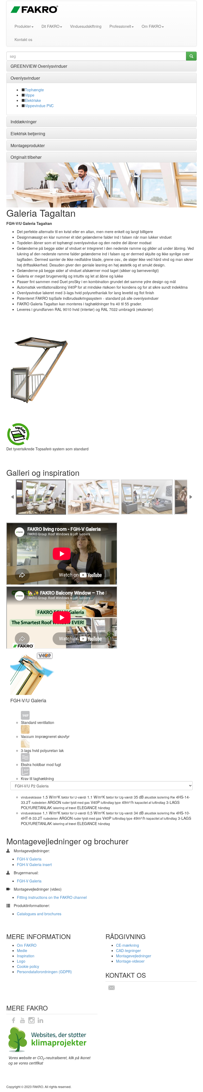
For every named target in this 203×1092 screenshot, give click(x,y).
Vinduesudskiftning (86, 26)
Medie (22, 950)
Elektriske (33, 100)
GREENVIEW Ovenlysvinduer (39, 66)
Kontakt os (23, 39)
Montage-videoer (130, 961)
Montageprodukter (28, 145)
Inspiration (25, 955)
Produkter (23, 26)
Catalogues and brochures (39, 913)
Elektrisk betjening (28, 133)
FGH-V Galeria (29, 859)
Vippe (29, 95)
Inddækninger (23, 122)
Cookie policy (28, 966)
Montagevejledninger (133, 955)
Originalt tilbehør (26, 157)
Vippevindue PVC (39, 105)
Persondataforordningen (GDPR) (44, 971)
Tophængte (34, 89)
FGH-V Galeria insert (34, 864)
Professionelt (120, 26)
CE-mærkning (127, 945)
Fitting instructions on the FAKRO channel (52, 897)
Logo (21, 961)
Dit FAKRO (50, 26)
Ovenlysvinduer (25, 78)
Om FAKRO (151, 26)
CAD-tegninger (128, 950)
